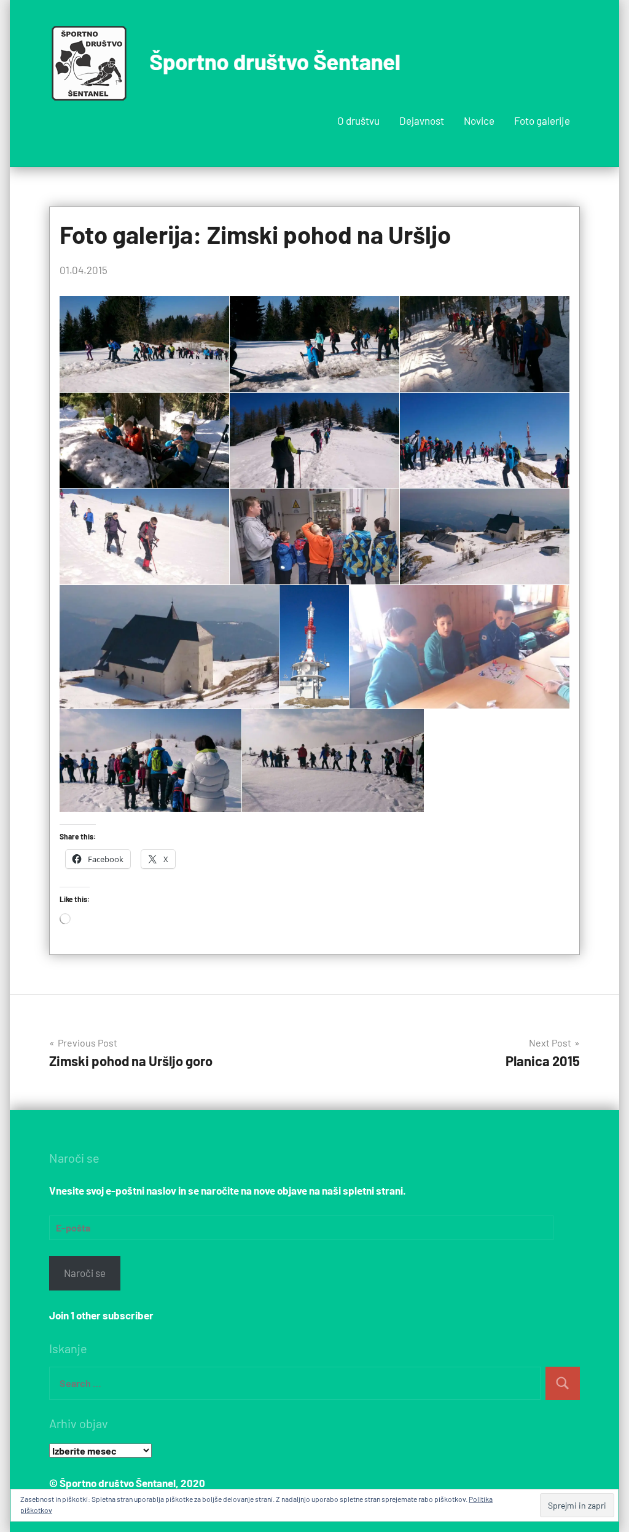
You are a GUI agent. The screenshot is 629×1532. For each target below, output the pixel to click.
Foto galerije (542, 120)
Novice (479, 120)
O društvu (358, 120)
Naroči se (85, 1273)
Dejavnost (421, 120)
